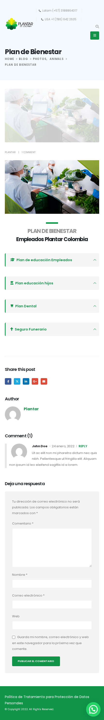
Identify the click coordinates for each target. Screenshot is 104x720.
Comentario (22, 523)
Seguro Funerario (31, 329)
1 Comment (29, 152)
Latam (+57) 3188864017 (59, 11)
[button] (97, 26)
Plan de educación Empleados (44, 260)
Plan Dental (26, 306)
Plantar (10, 152)
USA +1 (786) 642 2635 (60, 19)
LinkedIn (26, 381)
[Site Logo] (19, 23)
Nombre (19, 574)
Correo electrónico (28, 595)
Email (44, 381)
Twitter (17, 381)
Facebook (8, 381)
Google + (35, 381)
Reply (83, 446)
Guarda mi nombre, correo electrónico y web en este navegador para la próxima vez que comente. (50, 643)
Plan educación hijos (34, 283)
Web (16, 616)
